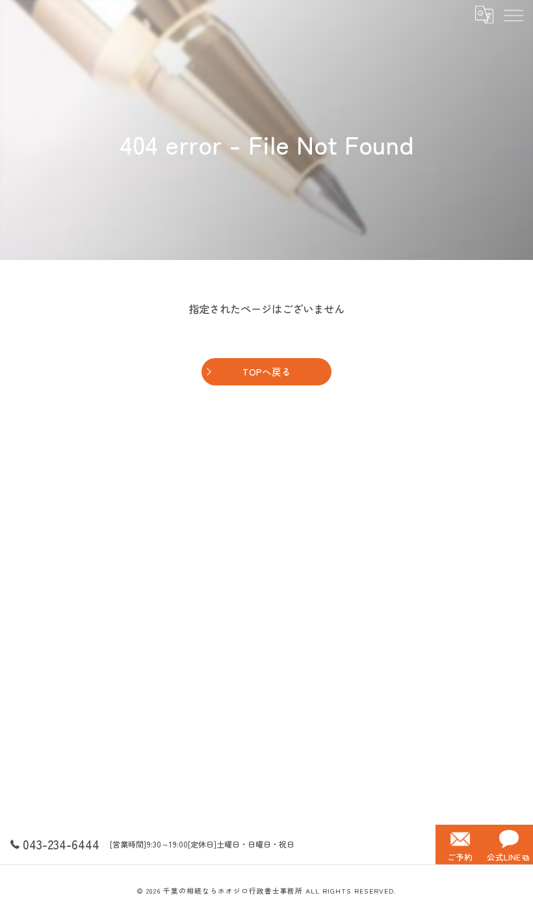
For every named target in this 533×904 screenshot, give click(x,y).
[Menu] (513, 14)
